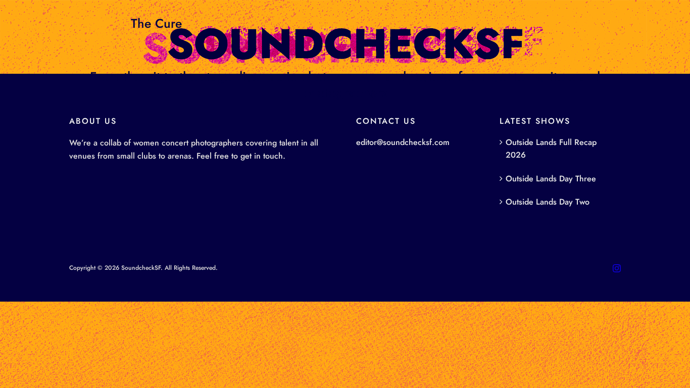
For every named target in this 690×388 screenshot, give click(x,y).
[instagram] (617, 268)
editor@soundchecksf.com (403, 142)
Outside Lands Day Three (551, 178)
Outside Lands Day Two (547, 202)
